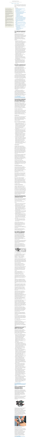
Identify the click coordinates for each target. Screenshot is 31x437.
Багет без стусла (15, 1)
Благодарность (18, 29)
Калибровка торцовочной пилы (19, 16)
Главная (12, 3)
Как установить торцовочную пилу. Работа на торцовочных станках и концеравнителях (21, 19)
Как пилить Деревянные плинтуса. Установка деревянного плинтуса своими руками (9, 14)
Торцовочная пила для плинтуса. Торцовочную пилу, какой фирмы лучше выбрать (20, 21)
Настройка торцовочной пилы (19, 13)
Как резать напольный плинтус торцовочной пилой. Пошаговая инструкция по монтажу (21, 17)
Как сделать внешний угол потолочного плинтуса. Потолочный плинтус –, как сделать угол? (9, 25)
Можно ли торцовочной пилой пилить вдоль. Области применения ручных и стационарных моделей (21, 23)
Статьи (18, 3)
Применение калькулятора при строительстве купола (19, 28)
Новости (15, 3)
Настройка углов (18, 14)
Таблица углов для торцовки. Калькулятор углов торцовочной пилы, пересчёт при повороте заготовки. (20, 25)
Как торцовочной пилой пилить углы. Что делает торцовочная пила (20, 9)
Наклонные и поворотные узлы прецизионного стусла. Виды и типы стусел (9, 23)
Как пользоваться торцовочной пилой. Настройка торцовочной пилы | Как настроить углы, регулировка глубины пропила (21, 12)
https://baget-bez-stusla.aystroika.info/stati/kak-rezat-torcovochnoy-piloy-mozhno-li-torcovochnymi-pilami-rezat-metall (20, 97)
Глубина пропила (18, 15)
